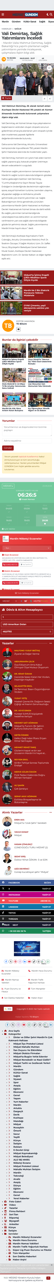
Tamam (5, 1271)
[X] (11, 961)
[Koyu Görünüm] (48, 14)
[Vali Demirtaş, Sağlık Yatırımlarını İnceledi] (27, 79)
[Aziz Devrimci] (7, 870)
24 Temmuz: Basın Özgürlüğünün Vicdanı (32, 690)
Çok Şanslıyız (21, 788)
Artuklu (17, 1108)
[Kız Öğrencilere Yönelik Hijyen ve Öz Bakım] (40, 399)
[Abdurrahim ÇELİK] (7, 664)
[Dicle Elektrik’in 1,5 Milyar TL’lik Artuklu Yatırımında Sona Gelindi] (14, 375)
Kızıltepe (18, 1118)
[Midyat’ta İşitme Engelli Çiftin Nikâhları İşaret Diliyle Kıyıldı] (14, 350)
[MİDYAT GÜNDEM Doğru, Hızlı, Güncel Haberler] (25, 14)
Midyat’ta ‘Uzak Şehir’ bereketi (30, 823)
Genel (16, 1095)
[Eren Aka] (7, 821)
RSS (9, 1009)
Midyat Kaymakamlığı (25, 1153)
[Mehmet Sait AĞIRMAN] (7, 725)
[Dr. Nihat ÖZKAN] (7, 676)
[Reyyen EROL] (7, 762)
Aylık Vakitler (9, 529)
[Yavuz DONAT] (7, 833)
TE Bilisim (21, 324)
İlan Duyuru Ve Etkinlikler (27, 1050)
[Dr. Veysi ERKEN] (7, 713)
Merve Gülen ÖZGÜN (25, 772)
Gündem (16, 21)
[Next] (43, 961)
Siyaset (17, 1079)
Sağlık (42, 21)
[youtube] (23, 1025)
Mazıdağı (18, 1121)
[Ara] (51, 14)
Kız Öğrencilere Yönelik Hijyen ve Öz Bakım (38, 409)
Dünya (17, 1185)
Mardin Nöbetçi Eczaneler (10, 972)
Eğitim (17, 1089)
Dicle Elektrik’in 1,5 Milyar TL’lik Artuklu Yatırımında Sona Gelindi (13, 386)
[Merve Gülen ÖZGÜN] (7, 774)
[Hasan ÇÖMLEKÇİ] (7, 845)
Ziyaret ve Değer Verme (26, 654)
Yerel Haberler (21, 1198)
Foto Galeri (15, 1201)
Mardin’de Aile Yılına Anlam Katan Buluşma (12, 409)
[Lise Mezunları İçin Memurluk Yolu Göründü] (40, 375)
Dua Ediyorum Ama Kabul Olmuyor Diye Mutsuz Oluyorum (31, 666)
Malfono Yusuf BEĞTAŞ (27, 650)
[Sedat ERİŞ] (7, 858)
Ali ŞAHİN (19, 785)
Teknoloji (18, 1176)
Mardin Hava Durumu (42, 971)
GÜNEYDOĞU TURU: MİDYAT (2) (31, 847)
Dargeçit (18, 1111)
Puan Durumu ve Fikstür (11, 990)
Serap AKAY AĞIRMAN (25, 796)
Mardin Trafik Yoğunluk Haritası (36, 981)
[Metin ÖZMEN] (7, 738)
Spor (16, 1082)
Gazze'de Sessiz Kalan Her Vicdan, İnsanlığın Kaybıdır (32, 678)
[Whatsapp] (48, 961)
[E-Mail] (18, 329)
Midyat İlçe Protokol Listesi (28, 1043)
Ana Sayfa (14, 1031)
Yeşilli (16, 1137)
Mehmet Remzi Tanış (25, 747)
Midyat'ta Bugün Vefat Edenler (30, 1056)
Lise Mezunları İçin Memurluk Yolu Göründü (39, 385)
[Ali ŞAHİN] (7, 787)
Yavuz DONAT (21, 832)
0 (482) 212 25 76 (12, 583)
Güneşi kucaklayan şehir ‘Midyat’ (31, 872)
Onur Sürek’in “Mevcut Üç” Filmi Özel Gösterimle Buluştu (40, 361)
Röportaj (14, 1218)
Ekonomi (18, 1092)
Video (12, 1205)
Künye (17, 1140)
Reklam (17, 1147)
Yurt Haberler (20, 1101)
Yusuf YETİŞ (20, 698)
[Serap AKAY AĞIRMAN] (7, 799)
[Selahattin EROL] (7, 689)
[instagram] (18, 1025)
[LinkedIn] (25, 961)
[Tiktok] (34, 961)
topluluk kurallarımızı (29, 456)
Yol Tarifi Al (27, 564)
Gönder (8, 448)
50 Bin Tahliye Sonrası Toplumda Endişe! (31, 764)
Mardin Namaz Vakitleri (10, 981)
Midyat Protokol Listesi (26, 1166)
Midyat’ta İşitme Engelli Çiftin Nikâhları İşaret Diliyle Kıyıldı (13, 361)
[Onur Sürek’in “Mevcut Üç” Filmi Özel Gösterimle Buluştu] (40, 350)
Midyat (18, 835)
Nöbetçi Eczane (22, 1163)
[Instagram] (20, 961)
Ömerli (17, 1130)
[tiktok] (34, 1025)
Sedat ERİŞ (19, 856)
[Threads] (39, 961)
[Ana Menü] (3, 14)
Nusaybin (18, 1127)
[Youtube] (29, 961)
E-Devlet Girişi (21, 1150)
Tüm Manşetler (38, 989)
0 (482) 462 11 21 (11, 564)
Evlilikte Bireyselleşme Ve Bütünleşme (27, 801)
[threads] (40, 1025)
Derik (16, 1114)
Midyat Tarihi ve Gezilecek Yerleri (31, 1063)
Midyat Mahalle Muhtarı (26, 1047)
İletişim (17, 1143)
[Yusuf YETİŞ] (7, 701)
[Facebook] (6, 961)
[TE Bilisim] (8, 325)
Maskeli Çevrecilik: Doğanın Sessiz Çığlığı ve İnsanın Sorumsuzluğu (32, 702)
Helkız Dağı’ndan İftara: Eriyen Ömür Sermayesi (30, 739)
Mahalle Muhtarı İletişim (26, 1169)
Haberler (6, 29)
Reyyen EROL (21, 760)
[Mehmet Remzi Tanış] (7, 750)
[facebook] (7, 1025)
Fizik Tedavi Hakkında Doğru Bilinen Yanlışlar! (29, 776)
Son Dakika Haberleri (14, 998)
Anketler (14, 1224)
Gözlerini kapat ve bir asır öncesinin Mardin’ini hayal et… (30, 751)
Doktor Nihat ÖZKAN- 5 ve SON (30, 859)
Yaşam (17, 1098)
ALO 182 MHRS (21, 1159)
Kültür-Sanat (29, 21)
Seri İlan (13, 1214)
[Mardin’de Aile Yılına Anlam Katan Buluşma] (14, 399)
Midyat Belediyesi (23, 1156)
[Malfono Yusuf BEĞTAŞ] (7, 652)
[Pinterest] (15, 961)
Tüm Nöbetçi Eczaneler (28, 593)
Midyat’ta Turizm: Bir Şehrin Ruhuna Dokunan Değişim (29, 727)
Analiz (16, 1179)
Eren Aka (19, 820)
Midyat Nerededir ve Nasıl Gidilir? (32, 1060)
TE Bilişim (34, 1017)
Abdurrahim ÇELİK (24, 661)
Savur (16, 1134)
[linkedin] (51, 1025)
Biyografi (14, 1221)
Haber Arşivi (37, 998)
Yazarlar (13, 1208)
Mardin (5, 21)
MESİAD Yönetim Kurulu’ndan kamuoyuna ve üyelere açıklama (26, 1279)
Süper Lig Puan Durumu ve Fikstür (32, 1250)
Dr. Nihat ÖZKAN (23, 674)
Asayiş (16, 1085)
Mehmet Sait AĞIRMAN (26, 723)
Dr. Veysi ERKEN (22, 710)
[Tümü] (50, 643)
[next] (45, 1025)
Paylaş (8, 98)
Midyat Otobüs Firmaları (26, 1053)
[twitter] (13, 1025)
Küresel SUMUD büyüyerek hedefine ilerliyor (28, 715)
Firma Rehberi (17, 1211)
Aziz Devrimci (21, 869)
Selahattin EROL (23, 686)
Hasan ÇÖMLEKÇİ (23, 844)
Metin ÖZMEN (21, 735)
